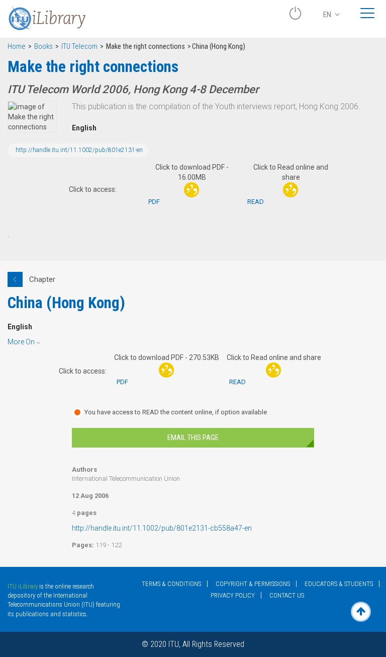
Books (43, 46)
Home (17, 46)
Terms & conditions (171, 583)
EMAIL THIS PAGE (193, 437)
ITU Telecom (79, 46)
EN (328, 14)
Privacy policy (233, 595)
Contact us (286, 595)
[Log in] (295, 17)
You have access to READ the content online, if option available (175, 412)
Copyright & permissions (253, 583)
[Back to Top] (361, 612)
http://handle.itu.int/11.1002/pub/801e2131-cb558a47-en (162, 528)
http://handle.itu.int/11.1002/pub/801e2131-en (79, 150)
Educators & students (339, 583)
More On (21, 342)
